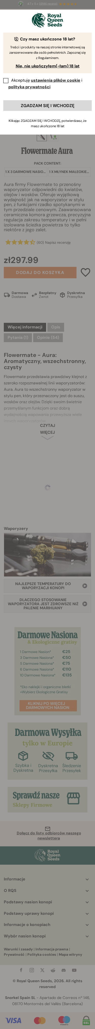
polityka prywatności (29, 87)
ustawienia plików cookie (55, 80)
